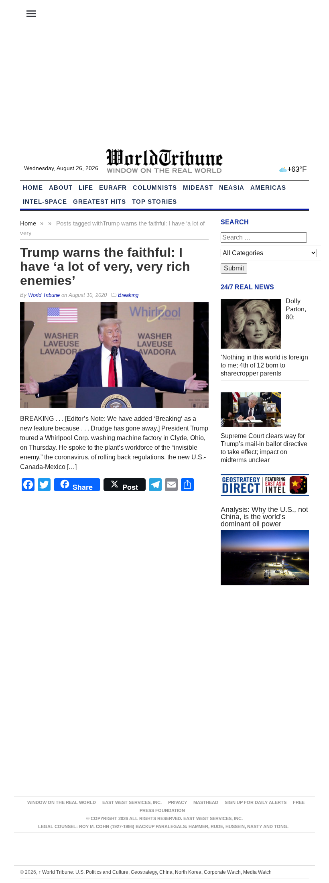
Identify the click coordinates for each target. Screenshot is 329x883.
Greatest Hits (99, 201)
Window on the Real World (61, 802)
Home (28, 223)
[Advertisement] (164, 88)
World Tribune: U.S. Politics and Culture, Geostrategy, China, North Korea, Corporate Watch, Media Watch (155, 872)
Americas (268, 187)
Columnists (155, 187)
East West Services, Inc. (132, 802)
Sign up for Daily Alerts (255, 802)
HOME (33, 187)
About (61, 187)
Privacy (177, 802)
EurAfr (113, 187)
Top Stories (154, 201)
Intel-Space (45, 201)
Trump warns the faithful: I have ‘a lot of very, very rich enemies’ (105, 266)
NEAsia (231, 187)
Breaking (128, 295)
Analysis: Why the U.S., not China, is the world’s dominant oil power (264, 516)
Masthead (205, 802)
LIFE (86, 187)
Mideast (198, 187)
